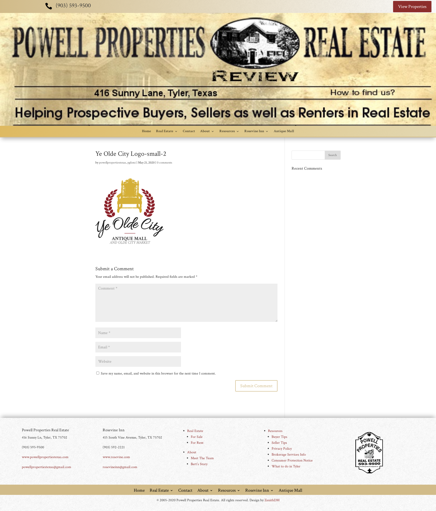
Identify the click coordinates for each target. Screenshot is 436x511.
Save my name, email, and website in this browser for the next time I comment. (158, 373)
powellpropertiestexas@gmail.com (46, 467)
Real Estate (164, 131)
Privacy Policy (282, 448)
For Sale (197, 436)
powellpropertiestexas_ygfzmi (117, 163)
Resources (227, 131)
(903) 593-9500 (73, 5)
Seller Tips (279, 442)
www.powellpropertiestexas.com (45, 457)
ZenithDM (272, 500)
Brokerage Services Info (289, 454)
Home (146, 131)
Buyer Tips (279, 436)
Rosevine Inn (254, 131)
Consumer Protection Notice (292, 460)
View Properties (412, 7)
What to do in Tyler (286, 466)
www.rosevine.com (116, 457)
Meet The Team (202, 458)
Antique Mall (284, 131)
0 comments (164, 163)
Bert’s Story (199, 464)
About (205, 131)
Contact (189, 131)
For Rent (197, 442)
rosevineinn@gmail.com (120, 467)
